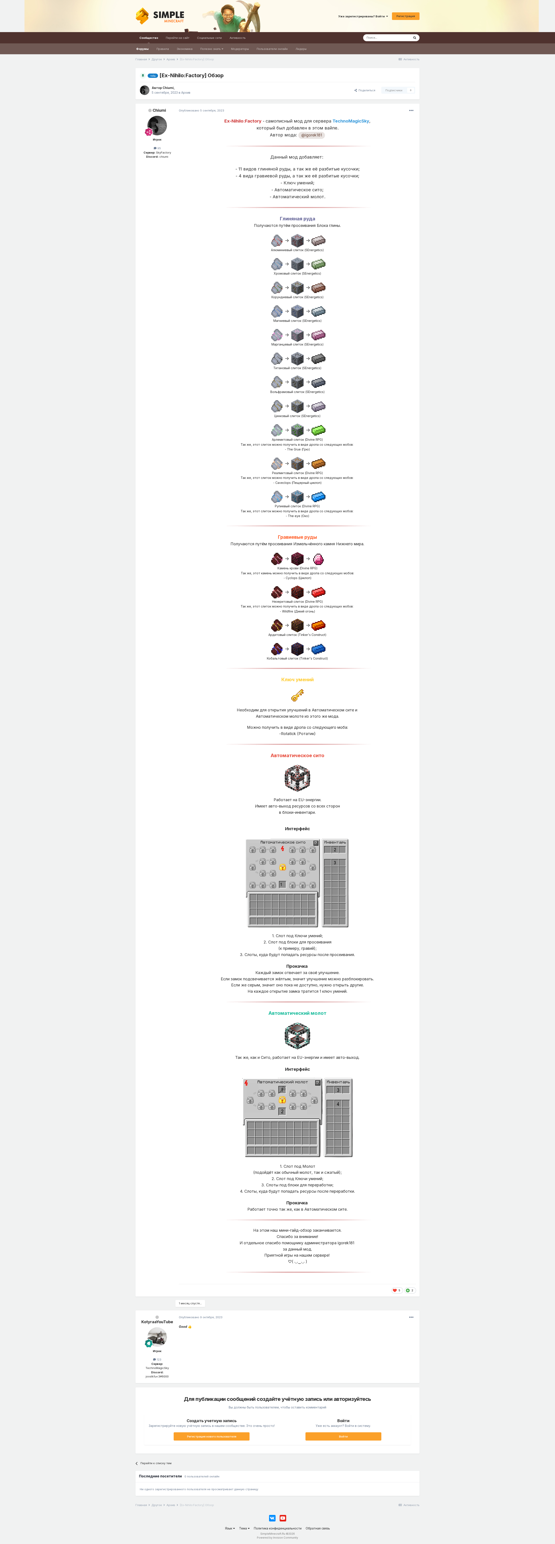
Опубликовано (201, 110)
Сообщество (148, 37)
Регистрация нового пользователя (211, 1436)
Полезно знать (211, 49)
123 (158, 1359)
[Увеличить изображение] (297, 146)
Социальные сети (209, 37)
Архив (185, 92)
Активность (238, 37)
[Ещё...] (411, 110)
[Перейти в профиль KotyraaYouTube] (157, 1337)
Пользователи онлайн (272, 49)
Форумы (142, 49)
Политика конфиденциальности (278, 1528)
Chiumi (159, 110)
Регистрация (406, 16)
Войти (343, 1436)
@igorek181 (311, 135)
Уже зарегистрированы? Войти (362, 16)
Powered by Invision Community (277, 1537)
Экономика (185, 49)
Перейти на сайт (177, 37)
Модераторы (240, 49)
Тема (243, 1528)
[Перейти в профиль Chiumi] (144, 90)
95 (159, 148)
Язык (229, 1528)
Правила (163, 49)
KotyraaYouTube (157, 1322)
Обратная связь (318, 1528)
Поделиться (366, 90)
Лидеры (301, 49)
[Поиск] (415, 37)
